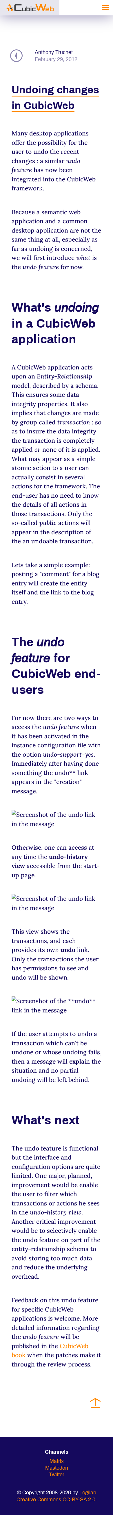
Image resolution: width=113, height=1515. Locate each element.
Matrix (57, 1461)
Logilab (87, 1493)
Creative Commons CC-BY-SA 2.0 (56, 1500)
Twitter (56, 1475)
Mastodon (56, 1468)
